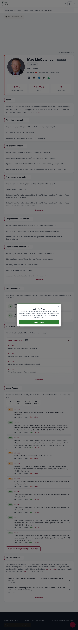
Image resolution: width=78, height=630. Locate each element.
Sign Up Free (39, 322)
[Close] (58, 306)
